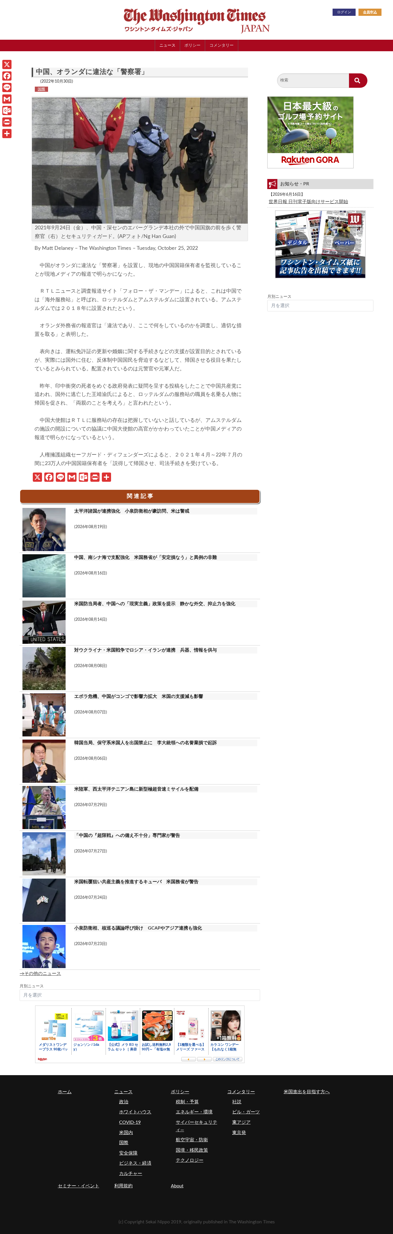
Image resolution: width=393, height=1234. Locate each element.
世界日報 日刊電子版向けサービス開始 (308, 201)
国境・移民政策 (192, 1150)
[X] (7, 64)
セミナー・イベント (78, 1186)
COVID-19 (130, 1122)
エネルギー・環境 (194, 1112)
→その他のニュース (40, 973)
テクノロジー (189, 1160)
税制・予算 (187, 1102)
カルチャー (130, 1173)
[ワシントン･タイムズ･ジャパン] (168, 19)
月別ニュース (32, 986)
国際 (41, 89)
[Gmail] (7, 99)
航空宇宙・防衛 (192, 1140)
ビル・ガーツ (246, 1112)
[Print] (7, 122)
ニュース (167, 45)
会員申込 (370, 12)
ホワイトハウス (135, 1112)
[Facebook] (7, 76)
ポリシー (192, 45)
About (177, 1186)
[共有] (7, 133)
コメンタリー (221, 45)
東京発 (239, 1132)
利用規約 (123, 1186)
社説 (236, 1102)
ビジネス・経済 (135, 1163)
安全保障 (128, 1153)
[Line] (7, 87)
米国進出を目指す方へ (307, 1092)
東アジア (241, 1122)
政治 (123, 1102)
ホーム (65, 1092)
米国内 (126, 1132)
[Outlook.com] (7, 110)
